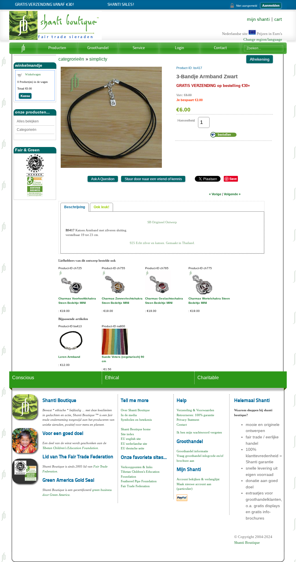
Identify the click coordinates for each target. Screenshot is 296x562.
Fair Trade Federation (135, 486)
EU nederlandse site (134, 443)
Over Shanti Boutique (135, 410)
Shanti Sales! (121, 5)
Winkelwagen (33, 74)
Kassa (25, 96)
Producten (57, 48)
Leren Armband (69, 356)
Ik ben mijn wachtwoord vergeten (199, 432)
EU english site (131, 438)
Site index (127, 434)
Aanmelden (271, 5)
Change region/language (262, 40)
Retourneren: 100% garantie (195, 415)
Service (139, 48)
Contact (220, 48)
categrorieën (71, 59)
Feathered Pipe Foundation (139, 481)
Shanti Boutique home (136, 429)
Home (23, 48)
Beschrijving (74, 207)
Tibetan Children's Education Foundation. (70, 448)
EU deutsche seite (132, 448)
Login (179, 48)
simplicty (98, 59)
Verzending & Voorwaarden (195, 410)
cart (278, 19)
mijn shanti (258, 19)
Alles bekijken (28, 121)
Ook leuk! (101, 207)
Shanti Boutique (247, 542)
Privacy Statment (188, 419)
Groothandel (98, 48)
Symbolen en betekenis (136, 419)
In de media (129, 415)
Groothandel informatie (192, 451)
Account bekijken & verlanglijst (198, 479)
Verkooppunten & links (136, 467)
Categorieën (26, 130)
